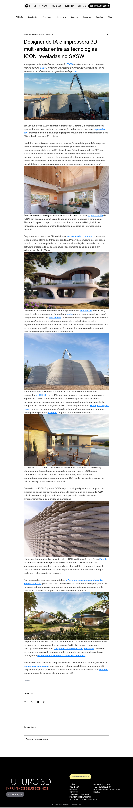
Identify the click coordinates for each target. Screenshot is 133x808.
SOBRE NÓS (74, 787)
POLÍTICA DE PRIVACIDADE (80, 797)
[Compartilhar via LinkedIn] (37, 701)
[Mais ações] (107, 34)
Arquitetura (61, 17)
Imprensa (87, 17)
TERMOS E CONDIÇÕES (79, 794)
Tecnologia (47, 17)
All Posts (19, 17)
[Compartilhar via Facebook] (25, 701)
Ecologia (74, 17)
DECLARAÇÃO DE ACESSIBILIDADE (83, 799)
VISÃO (72, 784)
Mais (110, 17)
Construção (32, 17)
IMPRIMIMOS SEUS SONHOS (27, 788)
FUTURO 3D (28, 781)
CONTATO (73, 792)
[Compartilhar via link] (44, 701)
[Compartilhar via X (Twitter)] (31, 701)
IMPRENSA (73, 789)
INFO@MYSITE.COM (102, 784)
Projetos (99, 17)
